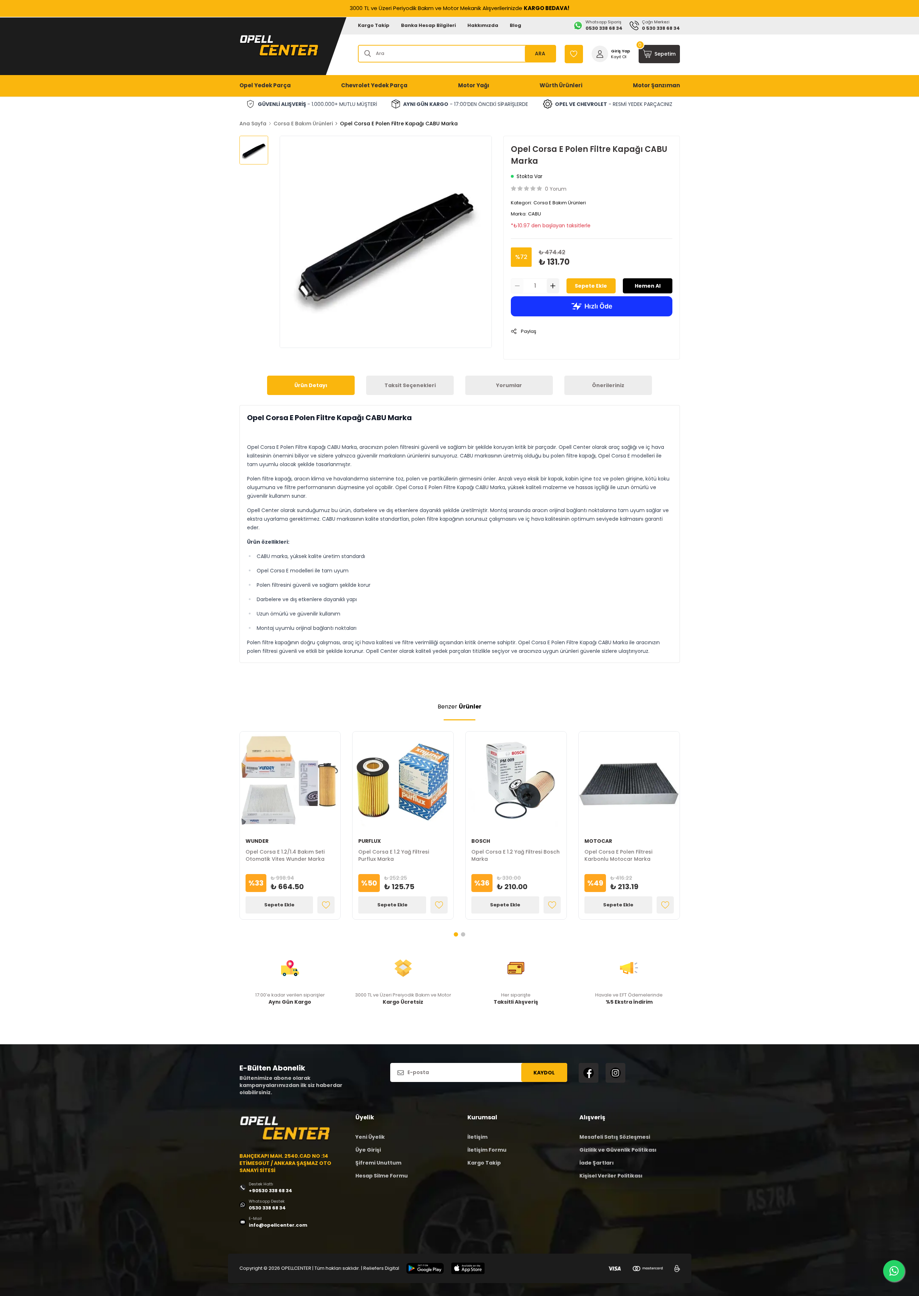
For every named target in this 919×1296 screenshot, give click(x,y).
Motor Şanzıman (656, 85)
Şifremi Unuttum (378, 1162)
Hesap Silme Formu (381, 1175)
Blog (515, 25)
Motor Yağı (473, 85)
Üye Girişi (368, 1149)
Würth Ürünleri (561, 85)
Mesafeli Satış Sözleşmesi (614, 1137)
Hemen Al (648, 285)
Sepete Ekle (591, 285)
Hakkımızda (482, 25)
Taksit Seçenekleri (410, 385)
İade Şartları (596, 1162)
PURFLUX (369, 841)
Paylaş (528, 331)
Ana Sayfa (252, 123)
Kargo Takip (373, 25)
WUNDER (257, 841)
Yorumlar (509, 385)
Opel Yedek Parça (265, 85)
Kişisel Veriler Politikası (611, 1175)
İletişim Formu (487, 1149)
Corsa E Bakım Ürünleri (303, 123)
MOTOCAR (598, 841)
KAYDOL (544, 1072)
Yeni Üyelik (370, 1137)
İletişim (477, 1137)
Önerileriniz (608, 385)
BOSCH (480, 841)
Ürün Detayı (310, 385)
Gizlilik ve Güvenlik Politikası (618, 1149)
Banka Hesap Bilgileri (428, 25)
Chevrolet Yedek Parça (374, 85)
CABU (534, 213)
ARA (540, 53)
